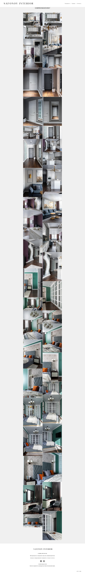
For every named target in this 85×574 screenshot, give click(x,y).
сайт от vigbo (79, 571)
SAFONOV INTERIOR (18, 3)
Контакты (79, 3)
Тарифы (73, 3)
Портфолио (67, 3)
